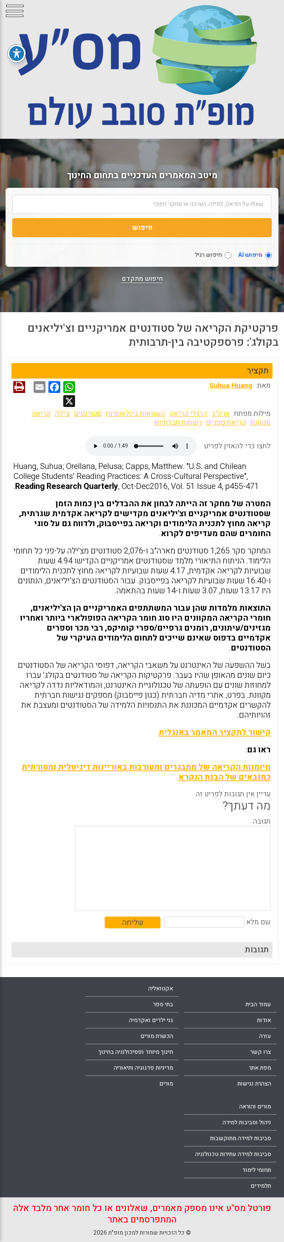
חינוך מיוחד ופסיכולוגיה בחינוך (135, 1052)
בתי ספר (163, 1004)
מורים (166, 1083)
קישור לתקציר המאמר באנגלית (215, 732)
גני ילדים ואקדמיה (151, 1020)
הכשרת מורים (157, 1036)
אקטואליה (160, 988)
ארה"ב (221, 413)
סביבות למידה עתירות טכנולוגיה (233, 1154)
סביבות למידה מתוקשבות (240, 1138)
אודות (264, 1020)
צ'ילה (62, 413)
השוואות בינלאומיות (135, 413)
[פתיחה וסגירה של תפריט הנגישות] (17, 53)
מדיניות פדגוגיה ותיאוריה (143, 1067)
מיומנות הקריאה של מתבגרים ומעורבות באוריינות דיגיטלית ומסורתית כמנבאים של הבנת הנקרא (146, 772)
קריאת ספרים (226, 422)
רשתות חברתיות (178, 422)
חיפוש (142, 227)
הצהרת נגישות (254, 1083)
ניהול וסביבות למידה (247, 1122)
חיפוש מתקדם (142, 279)
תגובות (257, 950)
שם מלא (258, 922)
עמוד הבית (258, 1004)
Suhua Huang (230, 385)
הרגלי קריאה (188, 413)
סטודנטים (88, 413)
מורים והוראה (255, 1106)
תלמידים (261, 1185)
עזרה (265, 1036)
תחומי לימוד (256, 1170)
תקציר (258, 371)
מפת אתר (260, 1067)
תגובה (262, 821)
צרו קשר (260, 1052)
